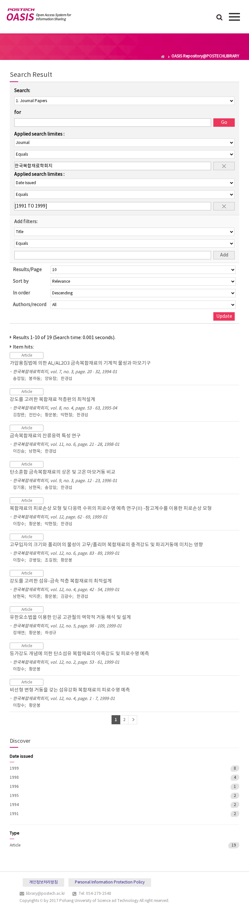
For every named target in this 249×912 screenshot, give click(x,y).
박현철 (66, 415)
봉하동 (35, 378)
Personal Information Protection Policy (110, 882)
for (17, 112)
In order (21, 293)
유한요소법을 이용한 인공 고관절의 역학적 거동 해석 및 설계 (70, 617)
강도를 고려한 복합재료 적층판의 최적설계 (52, 399)
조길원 (50, 560)
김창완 (19, 415)
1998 (14, 778)
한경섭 (66, 378)
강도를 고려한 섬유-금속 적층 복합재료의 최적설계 (61, 581)
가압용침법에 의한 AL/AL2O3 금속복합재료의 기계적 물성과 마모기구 (80, 363)
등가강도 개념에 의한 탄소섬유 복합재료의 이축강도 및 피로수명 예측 (79, 654)
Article (15, 845)
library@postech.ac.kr (45, 894)
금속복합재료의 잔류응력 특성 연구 (45, 436)
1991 (14, 814)
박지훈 (35, 596)
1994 (14, 805)
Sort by (21, 281)
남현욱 (35, 451)
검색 (219, 18)
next (132, 719)
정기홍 (19, 487)
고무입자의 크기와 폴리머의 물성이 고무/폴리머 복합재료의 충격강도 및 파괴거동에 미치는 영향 (106, 545)
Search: (22, 90)
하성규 (50, 633)
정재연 (19, 633)
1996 (14, 787)
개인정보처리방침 (43, 882)
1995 (14, 796)
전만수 (35, 415)
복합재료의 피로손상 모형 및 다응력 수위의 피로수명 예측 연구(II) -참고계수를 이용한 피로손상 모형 (111, 508)
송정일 (19, 378)
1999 (14, 768)
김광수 (66, 596)
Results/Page (27, 269)
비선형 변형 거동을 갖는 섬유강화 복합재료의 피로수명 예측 (70, 690)
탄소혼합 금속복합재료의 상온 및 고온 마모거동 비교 (62, 472)
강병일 (35, 560)
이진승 (19, 451)
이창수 (19, 524)
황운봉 (50, 415)
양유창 (50, 378)
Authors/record (29, 304)
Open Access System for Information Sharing (38, 15)
